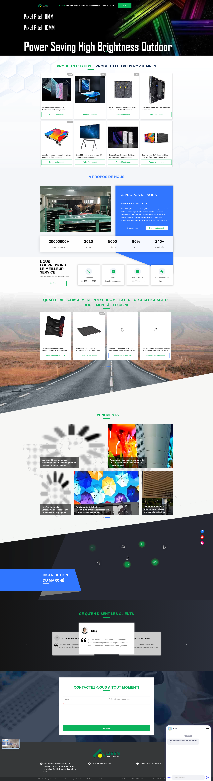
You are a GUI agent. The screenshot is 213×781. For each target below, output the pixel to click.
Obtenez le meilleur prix (55, 355)
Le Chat (124, 5)
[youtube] (202, 537)
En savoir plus (132, 228)
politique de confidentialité (57, 779)
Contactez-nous (107, 5)
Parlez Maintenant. (56, 115)
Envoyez (106, 728)
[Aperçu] (43, 5)
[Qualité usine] (90, 90)
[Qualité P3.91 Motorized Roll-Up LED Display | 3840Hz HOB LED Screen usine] (122, 330)
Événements (94, 5)
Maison (62, 5)
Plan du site (42, 779)
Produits (85, 5)
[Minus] (207, 728)
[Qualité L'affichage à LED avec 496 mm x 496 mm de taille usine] (156, 90)
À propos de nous (73, 5)
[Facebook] (202, 531)
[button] (26, 645)
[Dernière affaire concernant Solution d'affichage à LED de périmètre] (157, 493)
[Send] (207, 777)
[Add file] (169, 777)
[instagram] (202, 543)
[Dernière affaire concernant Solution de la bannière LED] (106, 493)
